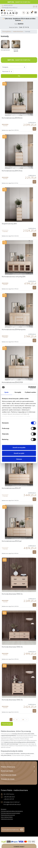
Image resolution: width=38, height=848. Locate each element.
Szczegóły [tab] (18, 392)
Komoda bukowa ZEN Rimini (12, 118)
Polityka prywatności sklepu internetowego (12, 811)
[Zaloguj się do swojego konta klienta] (27, 12)
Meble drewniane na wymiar (8, 815)
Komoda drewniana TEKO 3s (12, 700)
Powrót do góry (6, 724)
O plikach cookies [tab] (30, 392)
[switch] (33, 428)
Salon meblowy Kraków (7, 817)
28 (23, 719)
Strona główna (6, 31)
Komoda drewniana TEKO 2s (12, 594)
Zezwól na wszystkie (19, 447)
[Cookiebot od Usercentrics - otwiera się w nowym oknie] (28, 387)
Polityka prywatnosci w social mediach (10, 813)
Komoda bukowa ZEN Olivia (12, 171)
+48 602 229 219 (7, 5)
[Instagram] (36, 6)
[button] (23, 12)
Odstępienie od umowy (7, 819)
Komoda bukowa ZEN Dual (11, 541)
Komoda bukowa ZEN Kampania (13, 329)
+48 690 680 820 (9, 797)
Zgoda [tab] (6, 392)
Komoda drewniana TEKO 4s (12, 647)
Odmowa (19, 459)
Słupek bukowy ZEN (9, 224)
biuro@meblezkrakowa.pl (12, 804)
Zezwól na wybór (19, 453)
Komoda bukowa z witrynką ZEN (13, 276)
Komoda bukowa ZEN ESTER (12, 382)
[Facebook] (34, 6)
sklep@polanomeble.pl (10, 7)
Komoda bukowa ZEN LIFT (11, 488)
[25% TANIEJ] (19, 98)
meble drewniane (18, 31)
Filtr (19, 76)
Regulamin (3, 809)
